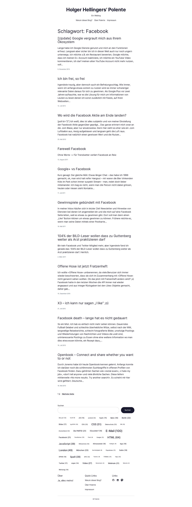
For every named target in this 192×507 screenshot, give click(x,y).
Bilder (62, 424)
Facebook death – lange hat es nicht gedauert (92, 318)
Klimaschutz (84, 444)
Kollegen (113, 443)
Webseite (126, 463)
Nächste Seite (68, 394)
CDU (85, 424)
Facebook (65, 437)
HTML (113, 437)
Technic (97, 456)
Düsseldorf (96, 431)
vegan (75, 463)
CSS (96, 424)
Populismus (111, 450)
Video (87, 463)
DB (122, 424)
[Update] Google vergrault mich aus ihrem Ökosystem (89, 40)
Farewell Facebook (72, 149)
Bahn (114, 418)
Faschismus (79, 437)
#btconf (62, 418)
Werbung (63, 470)
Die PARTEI (79, 431)
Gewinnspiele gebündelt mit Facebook (87, 202)
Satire (123, 450)
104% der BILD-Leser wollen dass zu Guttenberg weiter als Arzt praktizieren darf (94, 237)
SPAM (62, 457)
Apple (103, 418)
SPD (87, 457)
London (66, 450)
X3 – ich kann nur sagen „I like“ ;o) (83, 303)
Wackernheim (100, 463)
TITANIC (107, 457)
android (92, 418)
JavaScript (67, 443)
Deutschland (64, 431)
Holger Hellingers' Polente (96, 9)
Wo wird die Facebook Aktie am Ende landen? (92, 115)
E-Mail (114, 431)
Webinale (113, 463)
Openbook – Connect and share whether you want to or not (95, 356)
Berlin (126, 418)
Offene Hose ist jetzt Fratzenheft (83, 266)
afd (81, 418)
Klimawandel (99, 444)
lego (123, 444)
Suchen (61, 405)
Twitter (63, 463)
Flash (90, 437)
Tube (118, 457)
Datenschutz (111, 424)
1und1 (72, 417)
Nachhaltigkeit (97, 450)
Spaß (75, 456)
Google (100, 437)
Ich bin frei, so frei (71, 78)
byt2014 (74, 424)
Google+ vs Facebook (74, 169)
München (82, 450)
